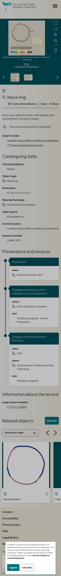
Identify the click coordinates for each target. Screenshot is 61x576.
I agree (13, 567)
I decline (27, 567)
